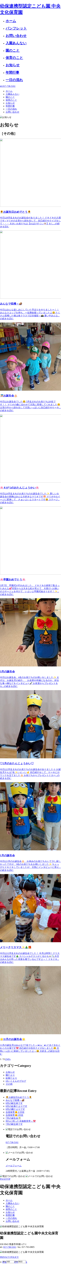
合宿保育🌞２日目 (15, 1112)
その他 (9, 1084)
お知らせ (10, 1072)
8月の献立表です (14, 1103)
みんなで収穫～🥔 (15, 1100)
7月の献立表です (14, 1124)
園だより (10, 1075)
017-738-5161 (9, 1247)
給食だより (11, 1078)
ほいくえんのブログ (16, 1081)
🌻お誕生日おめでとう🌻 (19, 1097)
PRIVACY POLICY (9, 1257)
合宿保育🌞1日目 (14, 1115)
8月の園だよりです (15, 1109)
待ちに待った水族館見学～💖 (21, 1121)
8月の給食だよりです (16, 1106)
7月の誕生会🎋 (13, 1118)
